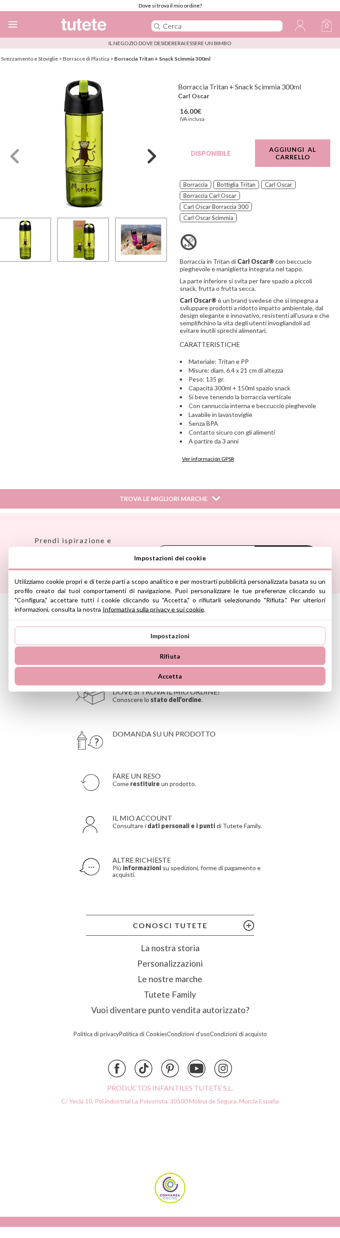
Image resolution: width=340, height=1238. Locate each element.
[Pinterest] (170, 1068)
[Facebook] (117, 1068)
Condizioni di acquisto (238, 1034)
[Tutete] (94, 26)
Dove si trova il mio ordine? (170, 5)
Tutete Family (170, 994)
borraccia (195, 184)
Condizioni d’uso (188, 1034)
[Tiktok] (143, 1068)
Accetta (170, 676)
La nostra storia (170, 948)
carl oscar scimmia (208, 217)
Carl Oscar (193, 96)
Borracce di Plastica (86, 58)
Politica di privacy (96, 1034)
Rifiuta (170, 655)
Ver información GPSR (208, 458)
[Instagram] (223, 1068)
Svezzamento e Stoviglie (29, 58)
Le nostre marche (170, 979)
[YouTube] (196, 1068)
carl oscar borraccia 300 (215, 206)
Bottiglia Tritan (236, 184)
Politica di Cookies (143, 1034)
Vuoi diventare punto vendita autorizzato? (170, 1010)
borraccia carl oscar (209, 195)
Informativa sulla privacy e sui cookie (154, 609)
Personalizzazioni (170, 963)
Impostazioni (170, 636)
